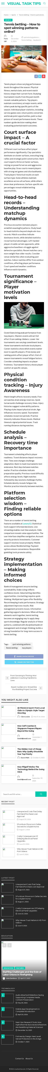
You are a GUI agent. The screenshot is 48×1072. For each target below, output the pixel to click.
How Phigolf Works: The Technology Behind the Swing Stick (30, 769)
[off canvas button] (3, 3)
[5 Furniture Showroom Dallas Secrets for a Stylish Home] (9, 827)
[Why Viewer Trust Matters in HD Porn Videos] (9, 852)
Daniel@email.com (24, 738)
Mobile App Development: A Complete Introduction (27, 1010)
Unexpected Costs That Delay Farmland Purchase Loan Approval (29, 813)
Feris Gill (6, 40)
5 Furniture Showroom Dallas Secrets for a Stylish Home (29, 825)
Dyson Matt (25, 758)
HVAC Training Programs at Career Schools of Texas (21, 973)
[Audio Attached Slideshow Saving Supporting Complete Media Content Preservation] (7, 998)
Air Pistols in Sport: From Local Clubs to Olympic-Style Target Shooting (31, 710)
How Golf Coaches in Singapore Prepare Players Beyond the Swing (29, 728)
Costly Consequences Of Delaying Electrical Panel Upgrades (27, 838)
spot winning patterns (31, 37)
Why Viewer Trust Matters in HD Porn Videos (30, 850)
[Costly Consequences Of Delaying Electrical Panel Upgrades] (9, 839)
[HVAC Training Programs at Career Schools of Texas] (24, 961)
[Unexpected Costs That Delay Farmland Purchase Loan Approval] (9, 815)
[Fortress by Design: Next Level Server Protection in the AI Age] (7, 1039)
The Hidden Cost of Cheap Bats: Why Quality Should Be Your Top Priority (30, 751)
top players (37, 40)
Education (8, 968)
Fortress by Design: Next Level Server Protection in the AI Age (28, 1037)
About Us (29, 1059)
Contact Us (19, 1059)
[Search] (44, 3)
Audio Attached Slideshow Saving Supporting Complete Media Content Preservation (30, 997)
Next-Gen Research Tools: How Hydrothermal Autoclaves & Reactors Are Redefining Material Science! (31, 1024)
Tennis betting (26, 40)
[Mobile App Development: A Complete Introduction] (7, 1012)
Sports (8, 20)
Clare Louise (25, 717)
